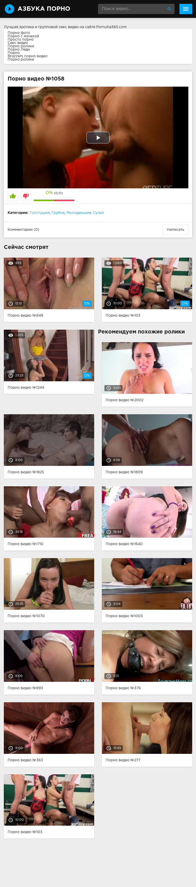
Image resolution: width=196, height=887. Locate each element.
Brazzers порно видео (27, 56)
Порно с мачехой (23, 36)
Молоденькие (78, 212)
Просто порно (21, 39)
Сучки (98, 212)
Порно (14, 52)
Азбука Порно (44, 9)
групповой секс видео (58, 27)
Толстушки (39, 212)
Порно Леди (19, 49)
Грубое (58, 212)
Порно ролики (21, 46)
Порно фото (19, 32)
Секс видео (18, 42)
